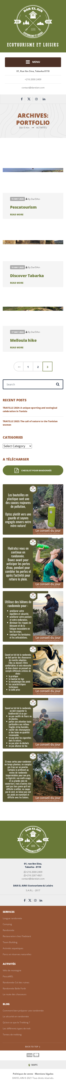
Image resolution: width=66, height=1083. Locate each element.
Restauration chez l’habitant (17, 936)
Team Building (10, 942)
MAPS (34, 1064)
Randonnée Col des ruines (16, 982)
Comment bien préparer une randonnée (23, 1010)
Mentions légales (44, 1073)
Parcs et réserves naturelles (17, 954)
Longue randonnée (12, 918)
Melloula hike (23, 340)
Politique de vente (23, 1073)
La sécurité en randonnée (16, 1016)
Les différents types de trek (16, 1028)
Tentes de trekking (12, 1034)
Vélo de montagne (12, 970)
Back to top (32, 1046)
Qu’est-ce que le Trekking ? (16, 1022)
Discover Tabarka (27, 275)
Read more (16, 214)
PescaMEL (8, 976)
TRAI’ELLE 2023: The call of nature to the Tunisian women (30, 423)
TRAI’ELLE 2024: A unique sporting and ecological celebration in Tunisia (30, 409)
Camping (7, 924)
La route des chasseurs (14, 994)
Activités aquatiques (13, 948)
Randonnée (8, 930)
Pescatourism (23, 207)
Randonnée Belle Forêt (14, 988)
